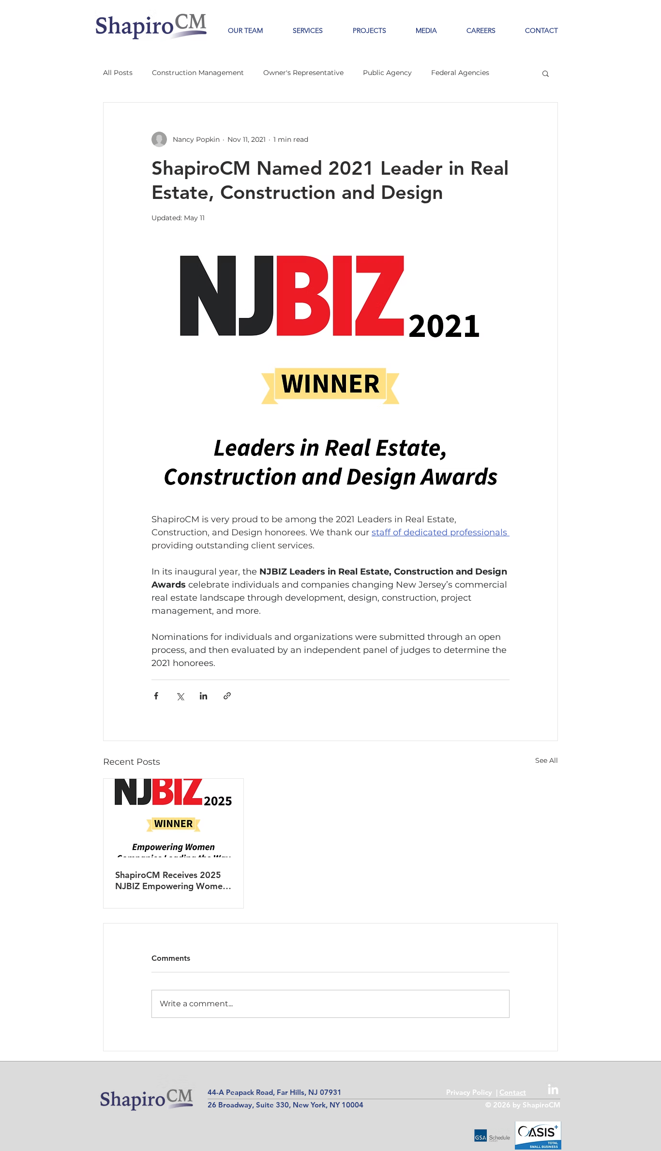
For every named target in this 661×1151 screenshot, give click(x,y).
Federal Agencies (460, 72)
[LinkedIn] (553, 1089)
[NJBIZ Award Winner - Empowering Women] (173, 818)
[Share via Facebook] (156, 695)
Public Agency (387, 72)
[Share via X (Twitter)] (179, 695)
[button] (361, 30)
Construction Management (198, 72)
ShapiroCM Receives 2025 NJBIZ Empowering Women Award (171, 880)
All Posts (118, 72)
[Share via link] (227, 695)
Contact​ (512, 1092)
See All (546, 760)
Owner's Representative (303, 72)
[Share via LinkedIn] (203, 695)
